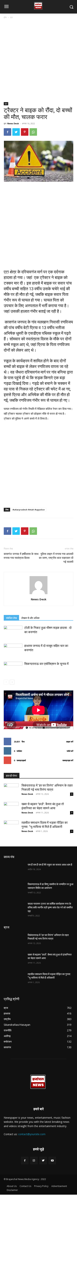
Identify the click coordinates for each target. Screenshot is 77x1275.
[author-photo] (38, 594)
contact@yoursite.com (31, 1134)
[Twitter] (16, 132)
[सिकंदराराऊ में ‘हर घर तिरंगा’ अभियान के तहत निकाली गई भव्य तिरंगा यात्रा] (11, 790)
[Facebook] (7, 132)
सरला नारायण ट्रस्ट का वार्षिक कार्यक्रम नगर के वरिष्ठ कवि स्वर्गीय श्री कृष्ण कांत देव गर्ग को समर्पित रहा (50, 907)
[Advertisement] (38, 62)
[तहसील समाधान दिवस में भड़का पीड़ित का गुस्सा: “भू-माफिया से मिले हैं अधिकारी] (11, 828)
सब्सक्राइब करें (67, 760)
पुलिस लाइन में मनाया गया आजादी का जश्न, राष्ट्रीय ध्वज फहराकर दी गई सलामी (56, 558)
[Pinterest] (24, 132)
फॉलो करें (70, 751)
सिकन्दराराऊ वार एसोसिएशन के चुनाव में (46, 664)
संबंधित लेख (11, 617)
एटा (11, 17)
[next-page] (12, 682)
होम (5, 17)
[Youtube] (52, 1160)
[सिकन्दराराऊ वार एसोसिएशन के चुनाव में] (13, 668)
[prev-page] (6, 682)
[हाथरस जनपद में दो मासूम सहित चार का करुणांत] (13, 650)
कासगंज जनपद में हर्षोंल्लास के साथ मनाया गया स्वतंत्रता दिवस (21, 556)
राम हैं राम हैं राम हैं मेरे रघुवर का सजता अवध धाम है (50, 864)
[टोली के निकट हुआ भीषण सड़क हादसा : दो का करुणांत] (13, 632)
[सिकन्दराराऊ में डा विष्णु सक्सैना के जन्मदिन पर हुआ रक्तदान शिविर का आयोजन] (14, 889)
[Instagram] (34, 1160)
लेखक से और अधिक (30, 617)
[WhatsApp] (33, 132)
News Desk (13, 123)
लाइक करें (69, 741)
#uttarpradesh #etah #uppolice (29, 509)
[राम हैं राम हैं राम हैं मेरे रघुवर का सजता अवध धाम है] (14, 870)
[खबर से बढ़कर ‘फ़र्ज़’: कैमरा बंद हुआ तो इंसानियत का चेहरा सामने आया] (11, 809)
